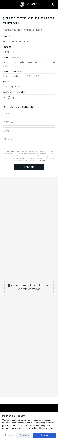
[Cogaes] (28, 4)
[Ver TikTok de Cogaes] (14, 97)
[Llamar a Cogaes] (53, 4)
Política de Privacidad (37, 160)
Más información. (45, 428)
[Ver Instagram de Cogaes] (9, 97)
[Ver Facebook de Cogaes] (5, 97)
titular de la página (14, 151)
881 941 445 (8, 52)
